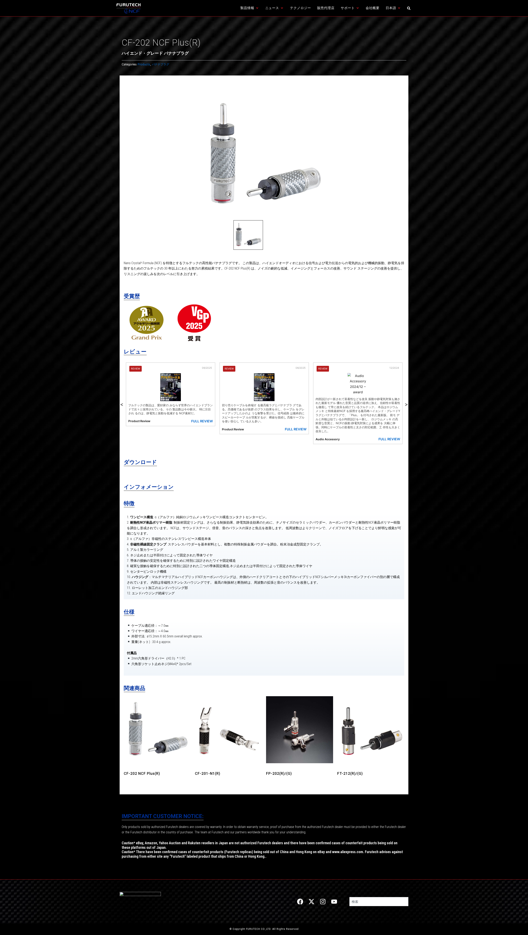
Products (144, 64)
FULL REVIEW (202, 429)
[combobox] (378, 901)
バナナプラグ (160, 64)
